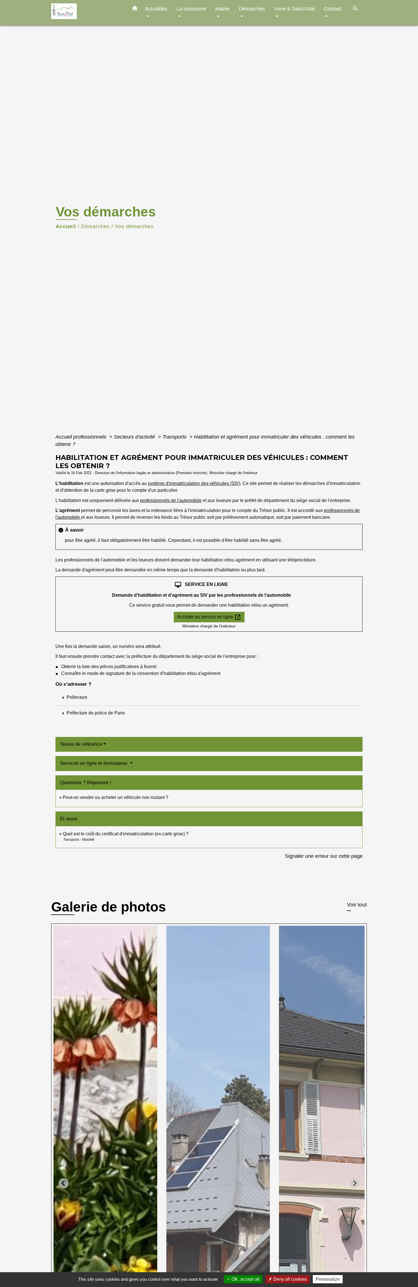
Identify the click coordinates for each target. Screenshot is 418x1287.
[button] (135, 9)
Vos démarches (134, 226)
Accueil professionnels (81, 437)
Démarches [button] (252, 9)
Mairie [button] (222, 9)
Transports (175, 437)
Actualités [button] (156, 9)
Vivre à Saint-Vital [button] (294, 9)
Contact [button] (333, 9)
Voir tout (357, 905)
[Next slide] (354, 1183)
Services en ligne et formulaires (94, 763)
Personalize (328, 1279)
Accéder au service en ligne (209, 617)
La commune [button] (191, 9)
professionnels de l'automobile (171, 500)
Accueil (66, 226)
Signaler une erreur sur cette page (324, 856)
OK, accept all (245, 1279)
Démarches (95, 226)
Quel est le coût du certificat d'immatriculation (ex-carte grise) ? (126, 833)
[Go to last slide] (64, 1183)
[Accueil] (86, 12)
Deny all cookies (289, 1279)
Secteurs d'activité (135, 437)
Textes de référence (81, 744)
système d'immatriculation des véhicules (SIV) (194, 483)
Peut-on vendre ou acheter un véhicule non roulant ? (115, 797)
